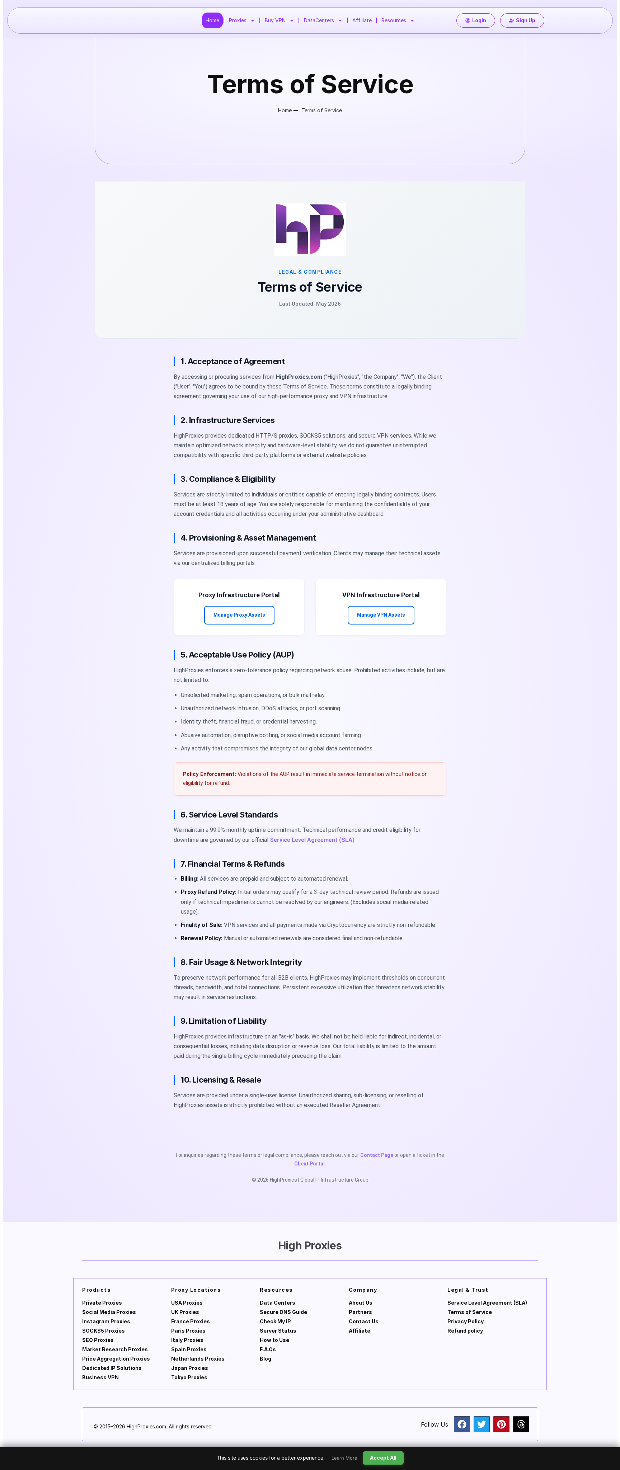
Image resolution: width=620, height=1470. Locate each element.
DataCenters (319, 20)
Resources (393, 20)
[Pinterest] (501, 1424)
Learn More (344, 1458)
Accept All (383, 1458)
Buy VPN (275, 20)
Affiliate (362, 20)
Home (212, 20)
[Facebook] (462, 1424)
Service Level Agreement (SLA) (312, 840)
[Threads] (521, 1424)
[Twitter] (482, 1424)
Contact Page (376, 1155)
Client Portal (309, 1164)
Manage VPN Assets (381, 615)
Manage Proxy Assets (239, 615)
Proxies (237, 20)
